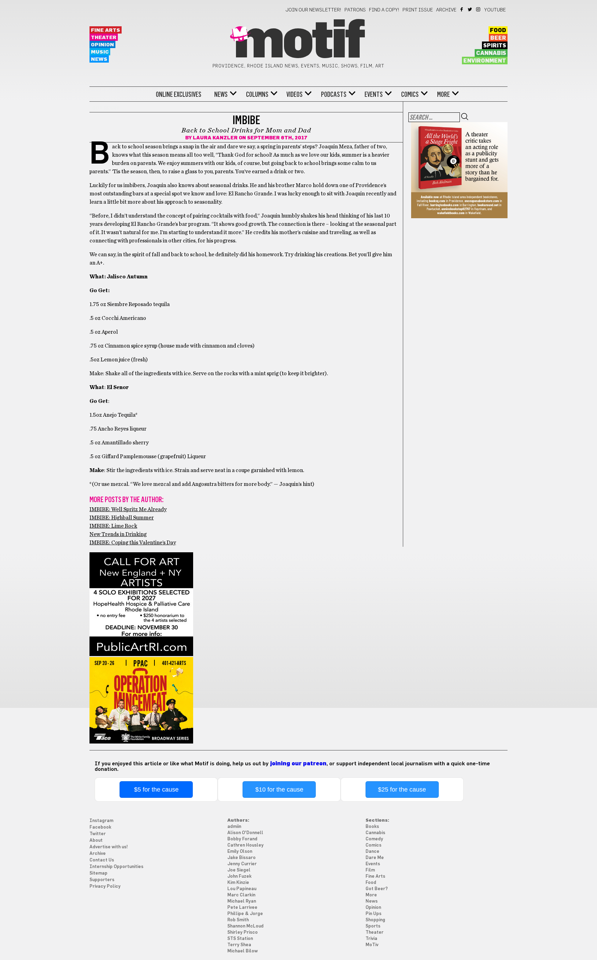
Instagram (478, 9)
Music (100, 52)
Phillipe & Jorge (245, 914)
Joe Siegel (238, 870)
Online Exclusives (178, 94)
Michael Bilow (242, 951)
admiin (234, 826)
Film (370, 870)
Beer (498, 38)
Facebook (462, 9)
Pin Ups (373, 914)
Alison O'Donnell (245, 833)
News (99, 59)
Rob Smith (238, 920)
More (443, 94)
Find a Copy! (384, 10)
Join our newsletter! (313, 10)
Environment (484, 61)
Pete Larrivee (242, 907)
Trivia (371, 938)
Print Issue (417, 10)
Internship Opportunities (116, 867)
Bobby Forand (242, 839)
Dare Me (375, 858)
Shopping (375, 920)
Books (372, 826)
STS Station (240, 938)
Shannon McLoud (245, 926)
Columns (257, 94)
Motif (298, 41)
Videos (294, 94)
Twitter (470, 9)
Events (373, 94)
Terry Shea (239, 945)
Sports (373, 926)
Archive (446, 10)
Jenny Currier (242, 864)
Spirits (494, 45)
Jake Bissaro (241, 858)
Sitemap (98, 873)
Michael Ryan (241, 901)
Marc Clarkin (241, 895)
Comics (410, 94)
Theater (103, 37)
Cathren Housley (245, 845)
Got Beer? (377, 889)
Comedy (374, 839)
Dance (372, 851)
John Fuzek (239, 876)
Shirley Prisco (242, 932)
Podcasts (334, 94)
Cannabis (491, 53)
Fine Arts (105, 30)
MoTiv (372, 945)
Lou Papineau (241, 889)
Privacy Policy (105, 886)
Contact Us (101, 860)
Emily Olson (239, 851)
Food (498, 30)
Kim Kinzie (238, 882)
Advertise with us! (108, 847)
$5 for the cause (156, 789)
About (96, 840)
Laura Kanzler (215, 138)
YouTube (495, 10)
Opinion (102, 44)
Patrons (355, 10)
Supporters (101, 880)
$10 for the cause (279, 789)
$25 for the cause (402, 789)
